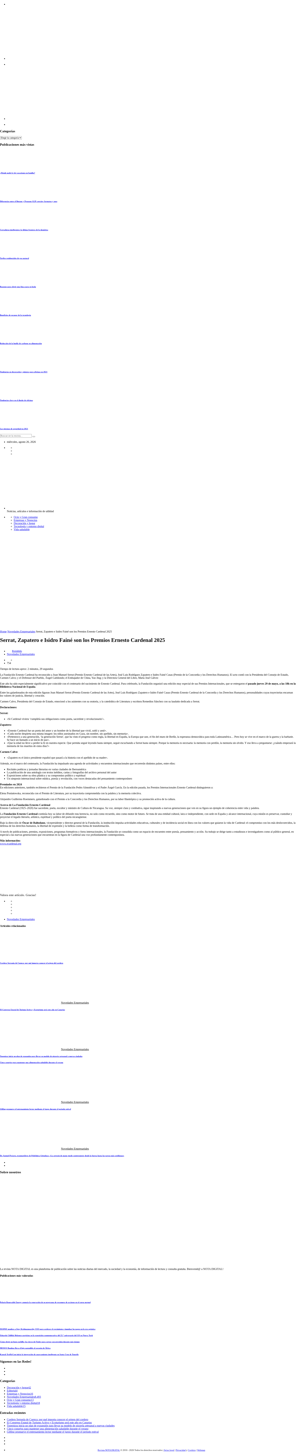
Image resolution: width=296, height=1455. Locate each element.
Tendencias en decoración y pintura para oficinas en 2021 (23, 372)
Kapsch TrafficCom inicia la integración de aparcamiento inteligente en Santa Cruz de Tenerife (39, 1354)
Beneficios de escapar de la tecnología (15, 315)
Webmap (201, 1450)
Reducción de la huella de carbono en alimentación (21, 343)
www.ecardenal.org (10, 843)
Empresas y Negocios (25, 520)
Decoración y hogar (24, 523)
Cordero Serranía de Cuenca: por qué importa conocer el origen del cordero (31, 963)
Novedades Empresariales (21, 631)
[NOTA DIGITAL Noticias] (122, 58)
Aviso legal (169, 1450)
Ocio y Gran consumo (26, 517)
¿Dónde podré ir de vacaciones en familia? (17, 173)
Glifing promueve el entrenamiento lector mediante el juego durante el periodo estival (35, 1109)
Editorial (11, 1390)
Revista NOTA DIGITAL (109, 1450)
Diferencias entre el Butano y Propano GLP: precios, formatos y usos (28, 201)
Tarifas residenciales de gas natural (14, 258)
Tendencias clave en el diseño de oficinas (16, 400)
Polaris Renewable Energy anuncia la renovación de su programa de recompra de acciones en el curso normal (45, 1302)
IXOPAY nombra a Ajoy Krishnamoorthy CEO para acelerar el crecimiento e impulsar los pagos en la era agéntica (47, 1329)
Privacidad (181, 1450)
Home (3, 631)
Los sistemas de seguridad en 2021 (14, 429)
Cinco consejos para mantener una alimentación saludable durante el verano (31, 1062)
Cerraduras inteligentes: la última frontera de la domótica (24, 230)
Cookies (192, 1450)
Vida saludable (22, 529)
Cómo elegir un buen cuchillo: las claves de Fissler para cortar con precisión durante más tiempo (40, 1342)
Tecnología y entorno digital (29, 526)
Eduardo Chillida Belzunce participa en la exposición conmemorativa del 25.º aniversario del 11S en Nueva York (46, 1335)
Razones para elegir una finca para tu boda (18, 287)
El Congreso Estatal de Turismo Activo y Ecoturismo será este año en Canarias (32, 1010)
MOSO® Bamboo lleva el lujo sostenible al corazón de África (25, 1348)
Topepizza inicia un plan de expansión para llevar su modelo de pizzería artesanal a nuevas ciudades (41, 1056)
